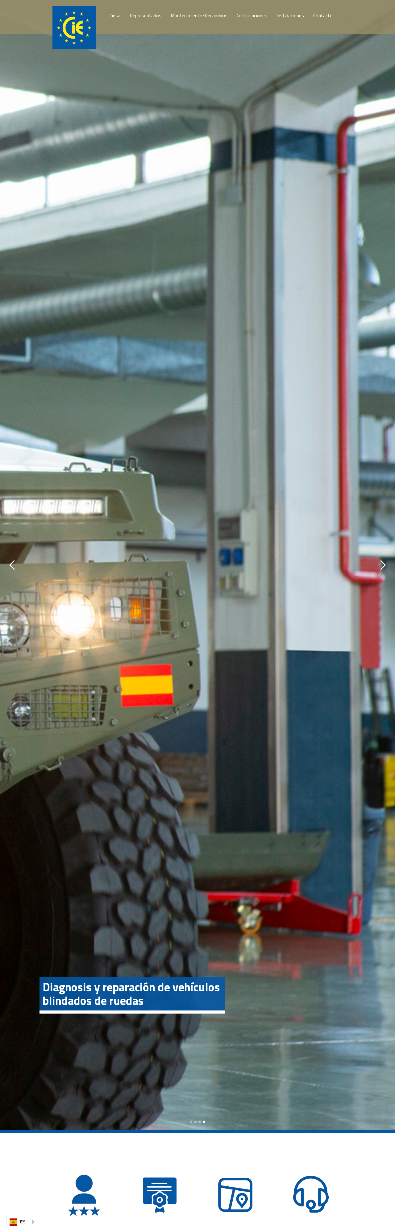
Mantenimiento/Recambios (199, 15)
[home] (74, 27)
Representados (145, 15)
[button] (12, 565)
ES (23, 1222)
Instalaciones (290, 15)
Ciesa (115, 15)
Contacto (323, 15)
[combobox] (22, 1222)
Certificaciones (252, 15)
